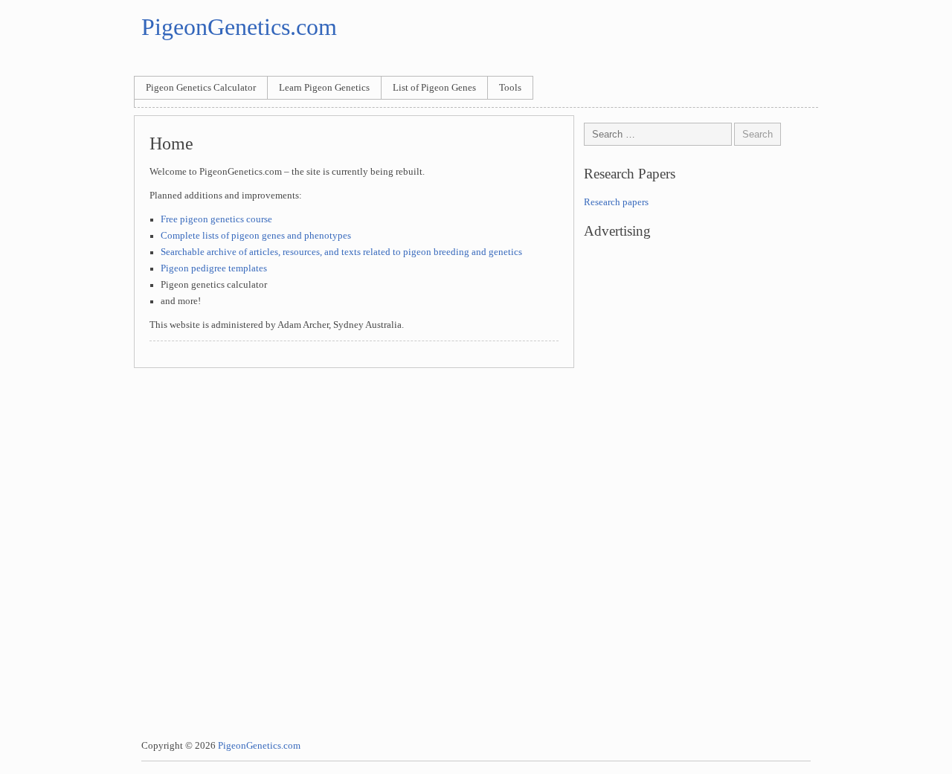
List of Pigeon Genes (434, 88)
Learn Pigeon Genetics (324, 88)
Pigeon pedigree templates (214, 268)
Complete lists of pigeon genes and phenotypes (256, 235)
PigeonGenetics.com (239, 26)
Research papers (616, 202)
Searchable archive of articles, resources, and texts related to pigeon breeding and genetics (341, 252)
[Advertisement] (701, 377)
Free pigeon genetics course (216, 219)
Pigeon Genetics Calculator (201, 88)
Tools (510, 88)
